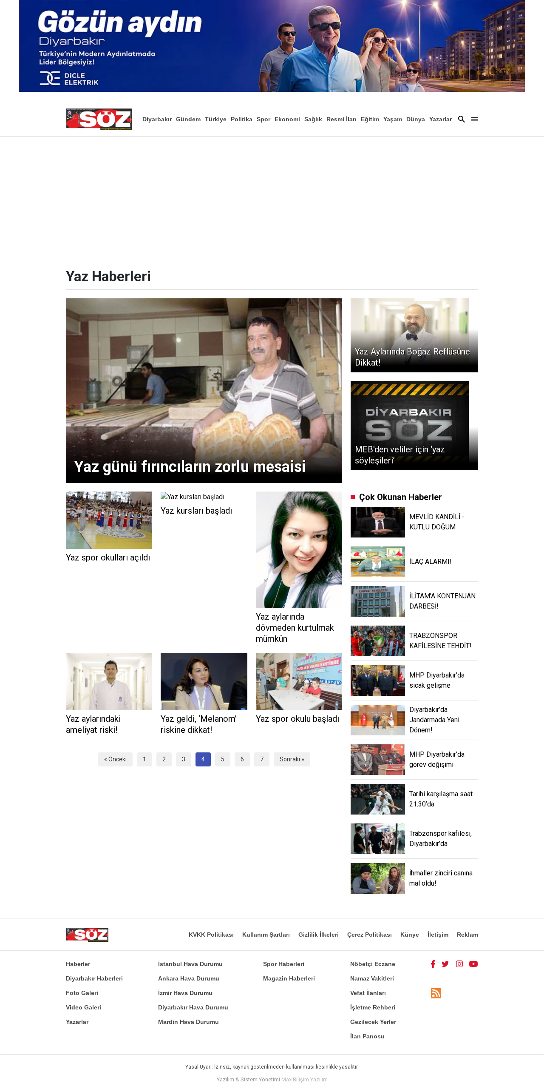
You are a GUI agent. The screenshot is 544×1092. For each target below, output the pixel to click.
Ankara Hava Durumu (188, 978)
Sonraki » (292, 759)
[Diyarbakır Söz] (99, 119)
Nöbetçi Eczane (372, 964)
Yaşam (392, 119)
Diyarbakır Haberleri (94, 978)
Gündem (188, 119)
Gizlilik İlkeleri (318, 934)
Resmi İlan (341, 119)
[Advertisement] (272, 200)
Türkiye (216, 119)
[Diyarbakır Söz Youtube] (473, 964)
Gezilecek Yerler (373, 1021)
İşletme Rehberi (372, 1007)
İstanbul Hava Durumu (190, 964)
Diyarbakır (157, 119)
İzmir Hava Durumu (185, 992)
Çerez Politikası (369, 934)
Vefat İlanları (368, 992)
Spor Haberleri (283, 964)
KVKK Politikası (211, 934)
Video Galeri (83, 1007)
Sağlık (313, 119)
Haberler (78, 964)
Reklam (467, 934)
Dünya (415, 119)
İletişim (438, 934)
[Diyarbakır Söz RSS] (436, 993)
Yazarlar (440, 119)
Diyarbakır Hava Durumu (193, 1007)
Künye (409, 934)
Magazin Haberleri (289, 978)
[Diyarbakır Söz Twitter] (445, 964)
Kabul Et (457, 1080)
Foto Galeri (82, 992)
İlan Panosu (367, 1036)
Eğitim (370, 119)
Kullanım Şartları (266, 934)
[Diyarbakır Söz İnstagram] (459, 964)
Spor (263, 119)
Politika (241, 119)
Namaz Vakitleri (372, 978)
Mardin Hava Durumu (188, 1021)
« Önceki (115, 759)
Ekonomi (287, 119)
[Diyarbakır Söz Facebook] (433, 964)
